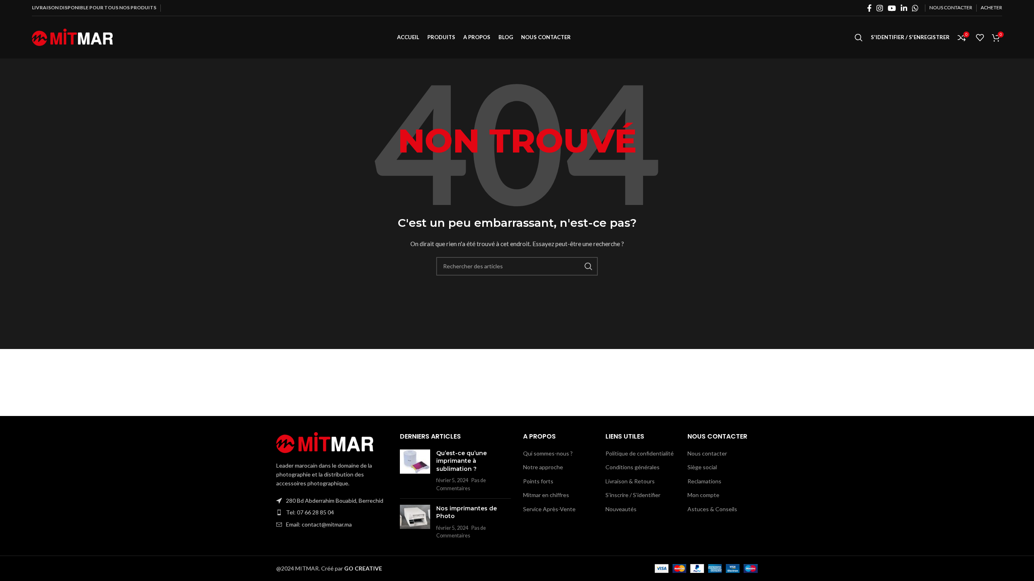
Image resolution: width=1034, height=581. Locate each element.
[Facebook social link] (869, 8)
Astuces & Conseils (712, 509)
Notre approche (543, 467)
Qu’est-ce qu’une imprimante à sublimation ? (461, 460)
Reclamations (704, 481)
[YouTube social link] (891, 8)
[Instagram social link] (879, 8)
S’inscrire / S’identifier (632, 494)
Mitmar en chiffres (546, 494)
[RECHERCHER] (588, 266)
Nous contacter (707, 453)
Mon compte (703, 494)
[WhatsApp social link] (915, 8)
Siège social (702, 467)
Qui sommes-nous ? (548, 453)
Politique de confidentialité (639, 453)
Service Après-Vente (549, 509)
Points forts (538, 481)
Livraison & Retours (630, 481)
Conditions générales (632, 467)
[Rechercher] (859, 37)
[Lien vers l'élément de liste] (332, 512)
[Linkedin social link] (904, 8)
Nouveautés (621, 509)
